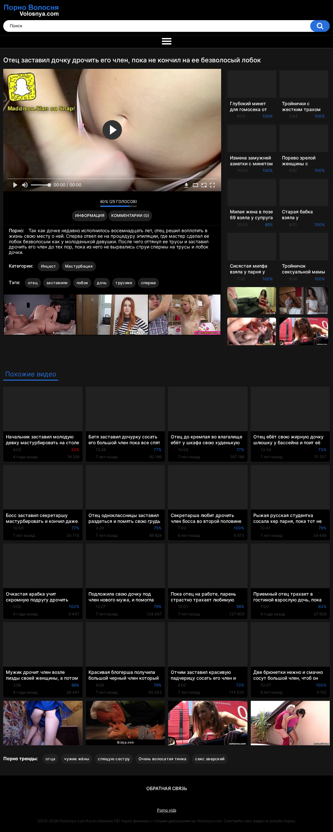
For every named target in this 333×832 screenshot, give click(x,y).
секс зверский (209, 758)
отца (50, 758)
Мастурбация (79, 266)
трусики (123, 282)
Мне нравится (85, 203)
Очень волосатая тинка (162, 758)
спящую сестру (114, 758)
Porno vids (166, 810)
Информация (89, 215)
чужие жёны (76, 758)
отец (33, 282)
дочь (102, 282)
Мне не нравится (93, 203)
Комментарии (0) (130, 215)
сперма (148, 282)
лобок (82, 282)
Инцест (48, 266)
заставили (57, 282)
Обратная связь (166, 788)
